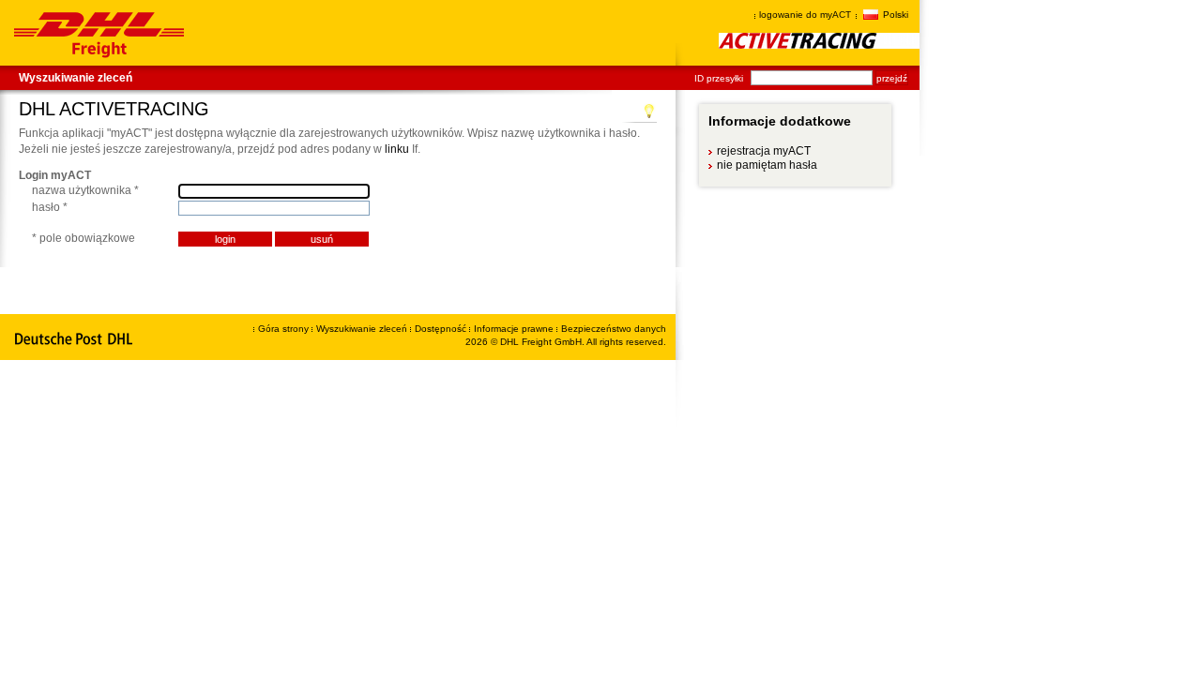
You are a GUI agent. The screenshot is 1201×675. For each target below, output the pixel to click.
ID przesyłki (718, 78)
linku (397, 149)
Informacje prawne (515, 328)
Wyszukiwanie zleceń (75, 77)
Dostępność (442, 328)
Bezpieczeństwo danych (613, 328)
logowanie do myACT (805, 14)
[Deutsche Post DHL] (74, 339)
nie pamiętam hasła (766, 165)
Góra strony (283, 328)
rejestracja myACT (763, 151)
